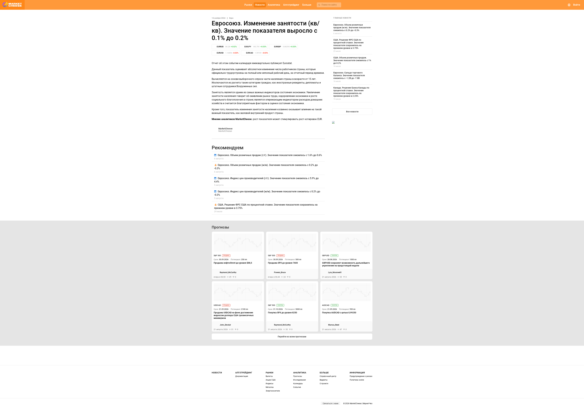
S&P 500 (217, 255)
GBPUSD (325, 255)
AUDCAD (325, 305)
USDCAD (217, 305)
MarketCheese (225, 128)
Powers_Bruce (280, 272)
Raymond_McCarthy (228, 272)
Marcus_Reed (333, 325)
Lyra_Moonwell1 (335, 272)
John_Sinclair (225, 325)
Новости (217, 372)
